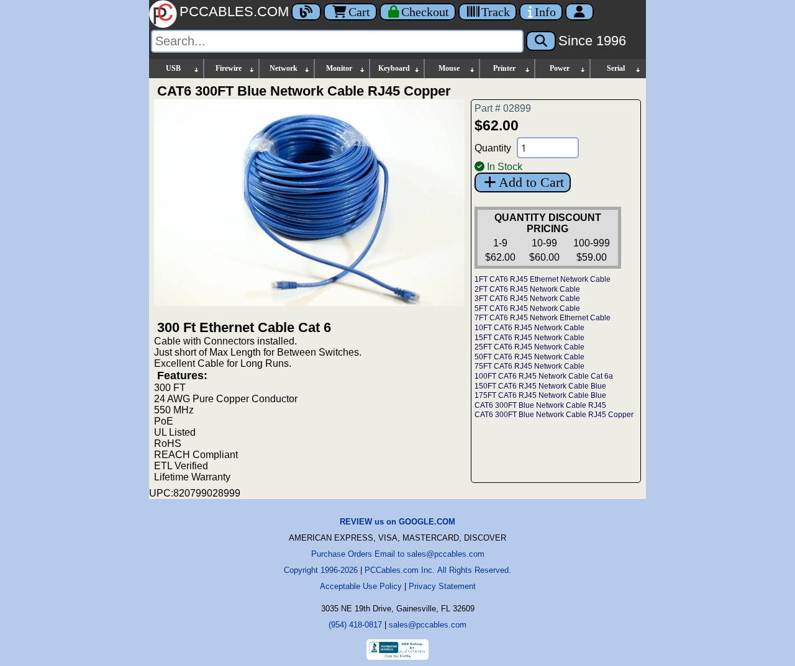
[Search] (541, 41)
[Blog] (306, 11)
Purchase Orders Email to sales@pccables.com (397, 554)
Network (284, 68)
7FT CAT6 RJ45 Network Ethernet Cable (543, 317)
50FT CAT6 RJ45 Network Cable (529, 357)
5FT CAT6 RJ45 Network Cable (527, 308)
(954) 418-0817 (355, 624)
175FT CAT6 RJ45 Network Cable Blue (540, 395)
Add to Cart (531, 182)
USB (173, 68)
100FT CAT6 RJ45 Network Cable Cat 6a (544, 376)
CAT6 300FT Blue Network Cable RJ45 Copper (554, 414)
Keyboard (394, 68)
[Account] (579, 11)
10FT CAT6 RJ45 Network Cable (529, 327)
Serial (616, 68)
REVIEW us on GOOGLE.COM (397, 521)
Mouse (449, 68)
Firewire (229, 68)
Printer (504, 68)
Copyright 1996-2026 (321, 570)
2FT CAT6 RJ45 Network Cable (527, 289)
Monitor (339, 68)
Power (560, 68)
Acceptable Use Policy (361, 586)
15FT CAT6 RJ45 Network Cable (529, 337)
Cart (359, 12)
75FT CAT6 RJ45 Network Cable (529, 366)
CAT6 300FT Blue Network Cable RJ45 (540, 405)
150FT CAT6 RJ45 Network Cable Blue (540, 386)
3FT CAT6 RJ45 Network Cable (527, 298)
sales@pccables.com (427, 624)
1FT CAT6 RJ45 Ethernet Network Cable (543, 279)
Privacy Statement (442, 586)
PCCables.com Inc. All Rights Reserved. (438, 570)
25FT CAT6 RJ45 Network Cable (529, 347)
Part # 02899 (503, 108)
